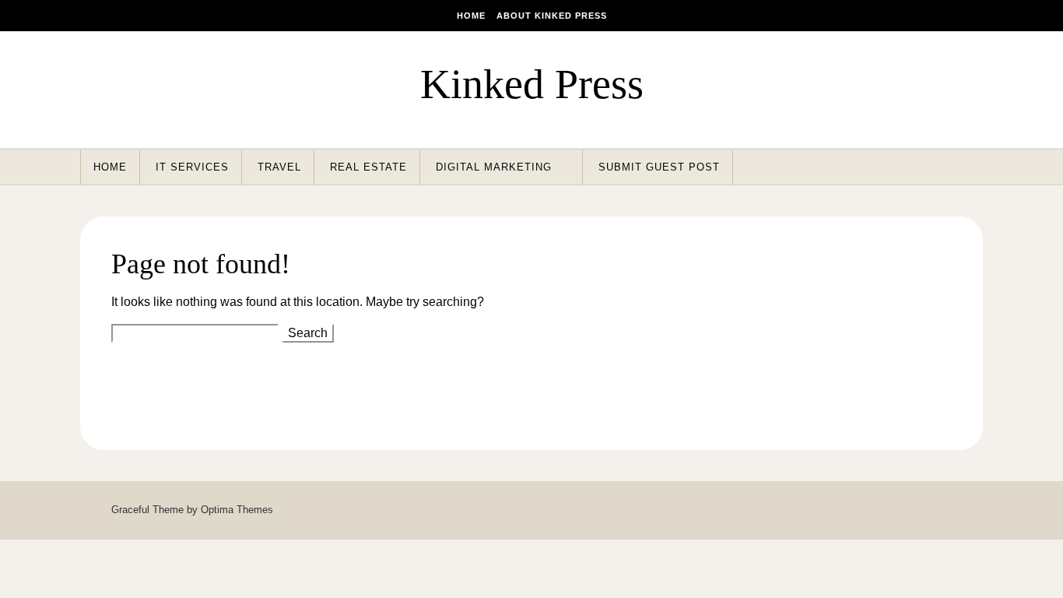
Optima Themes (237, 509)
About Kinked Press (551, 15)
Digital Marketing (494, 167)
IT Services (192, 167)
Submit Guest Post (659, 167)
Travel (279, 167)
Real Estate (368, 167)
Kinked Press (532, 84)
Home (471, 15)
